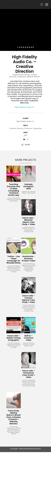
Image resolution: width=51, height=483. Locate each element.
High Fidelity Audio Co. (25, 107)
